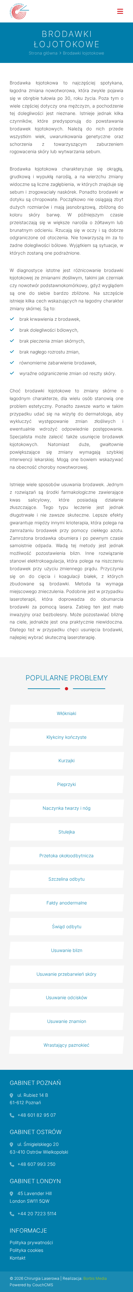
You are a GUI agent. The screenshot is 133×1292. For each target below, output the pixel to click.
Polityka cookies (26, 1250)
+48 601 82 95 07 (36, 1115)
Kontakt (18, 1258)
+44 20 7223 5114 (36, 1213)
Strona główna (43, 53)
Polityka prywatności (31, 1242)
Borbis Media (95, 1278)
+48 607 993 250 (36, 1164)
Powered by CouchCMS (31, 1284)
